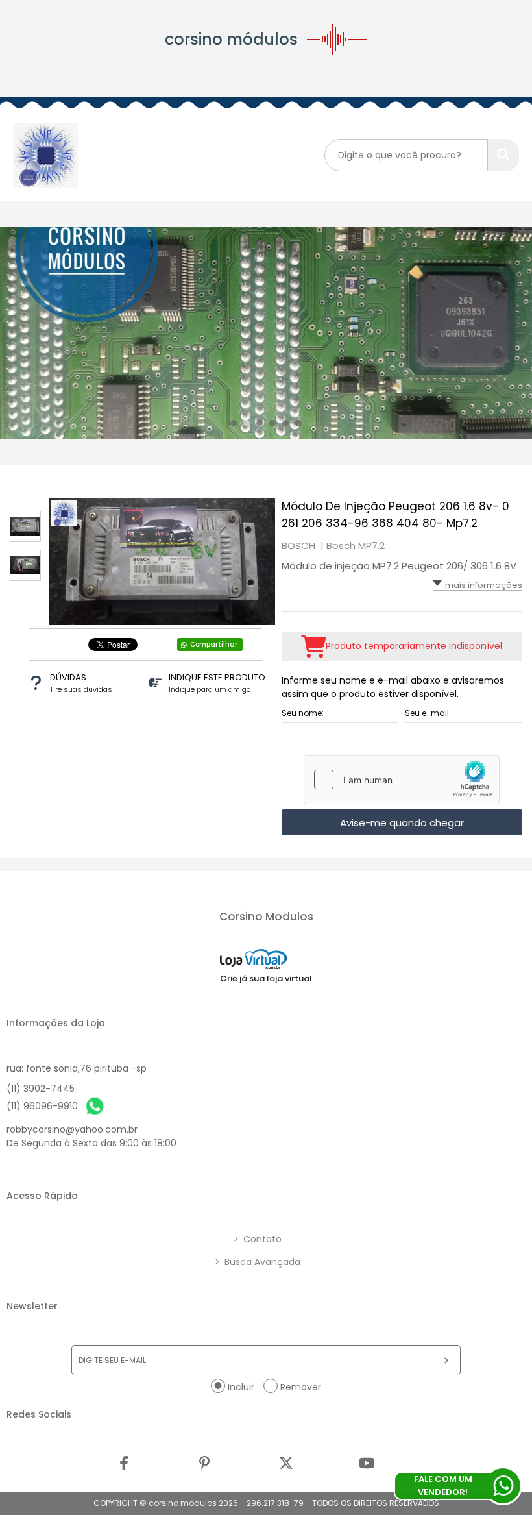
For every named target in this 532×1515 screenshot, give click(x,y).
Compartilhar (213, 644)
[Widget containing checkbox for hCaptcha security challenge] (402, 779)
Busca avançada (257, 1261)
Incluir (241, 1387)
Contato (258, 1239)
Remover (300, 1387)
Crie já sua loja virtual (266, 978)
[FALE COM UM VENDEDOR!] (502, 1485)
